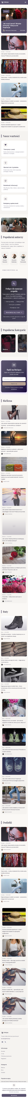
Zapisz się (14, 383)
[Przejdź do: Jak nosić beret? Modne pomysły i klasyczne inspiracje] (14, 20)
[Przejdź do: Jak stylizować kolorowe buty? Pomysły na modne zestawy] (14, 741)
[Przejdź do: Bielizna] (8, 343)
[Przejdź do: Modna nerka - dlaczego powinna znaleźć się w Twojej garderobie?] (14, 952)
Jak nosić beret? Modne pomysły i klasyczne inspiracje (14, 1081)
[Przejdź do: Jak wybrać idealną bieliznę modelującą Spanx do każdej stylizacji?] (14, 530)
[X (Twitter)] (5, 1042)
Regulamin (3, 1058)
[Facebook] (2, 1042)
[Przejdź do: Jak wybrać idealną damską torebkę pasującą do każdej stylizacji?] (14, 1010)
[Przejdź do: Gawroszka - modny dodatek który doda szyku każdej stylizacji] (14, 70)
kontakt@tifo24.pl (5, 1038)
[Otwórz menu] (25, 2)
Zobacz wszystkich (8, 270)
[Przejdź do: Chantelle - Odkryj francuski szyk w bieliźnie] (14, 588)
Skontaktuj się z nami (13, 312)
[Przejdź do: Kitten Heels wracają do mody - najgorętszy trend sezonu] (14, 654)
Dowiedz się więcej (14, 1092)
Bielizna (3, 1067)
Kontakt (3, 1051)
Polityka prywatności (6, 1056)
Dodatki (3, 1072)
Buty (2, 1070)
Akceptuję (14, 1095)
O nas (2, 1053)
